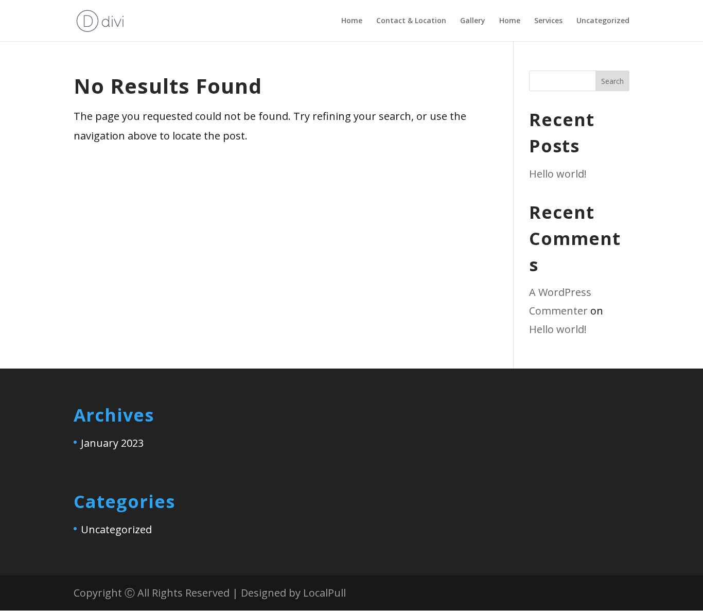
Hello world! (558, 174)
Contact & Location (411, 21)
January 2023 (112, 443)
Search (612, 81)
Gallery (472, 21)
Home (351, 21)
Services (548, 21)
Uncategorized (602, 21)
